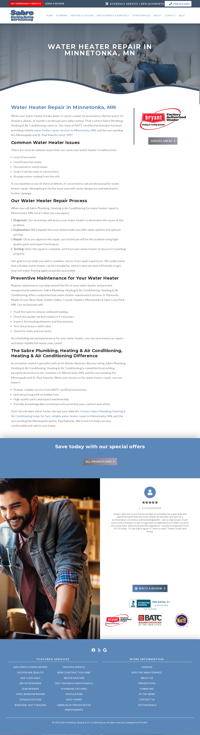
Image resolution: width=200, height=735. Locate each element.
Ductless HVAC (30, 678)
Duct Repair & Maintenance (74, 683)
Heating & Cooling (82, 15)
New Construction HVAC (74, 672)
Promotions (147, 683)
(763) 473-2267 (181, 4)
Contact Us (147, 699)
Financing (147, 688)
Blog (182, 15)
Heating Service (74, 667)
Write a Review (150, 588)
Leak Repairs (30, 688)
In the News (147, 694)
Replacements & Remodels (113, 15)
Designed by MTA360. (137, 722)
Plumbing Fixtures (74, 688)
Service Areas (161, 140)
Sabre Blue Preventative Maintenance (74, 707)
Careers (146, 667)
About (158, 15)
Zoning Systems (30, 699)
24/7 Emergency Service (26, 3)
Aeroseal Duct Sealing (30, 705)
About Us (147, 678)
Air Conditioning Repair (30, 667)
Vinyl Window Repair (30, 694)
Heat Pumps (74, 699)
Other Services (141, 15)
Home (49, 15)
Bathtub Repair (30, 683)
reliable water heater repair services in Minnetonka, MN (60, 130)
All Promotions (99, 461)
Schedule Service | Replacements (137, 4)
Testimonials (147, 705)
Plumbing (62, 15)
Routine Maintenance (147, 672)
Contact (170, 15)
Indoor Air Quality (30, 672)
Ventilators (73, 694)
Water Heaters (74, 678)
